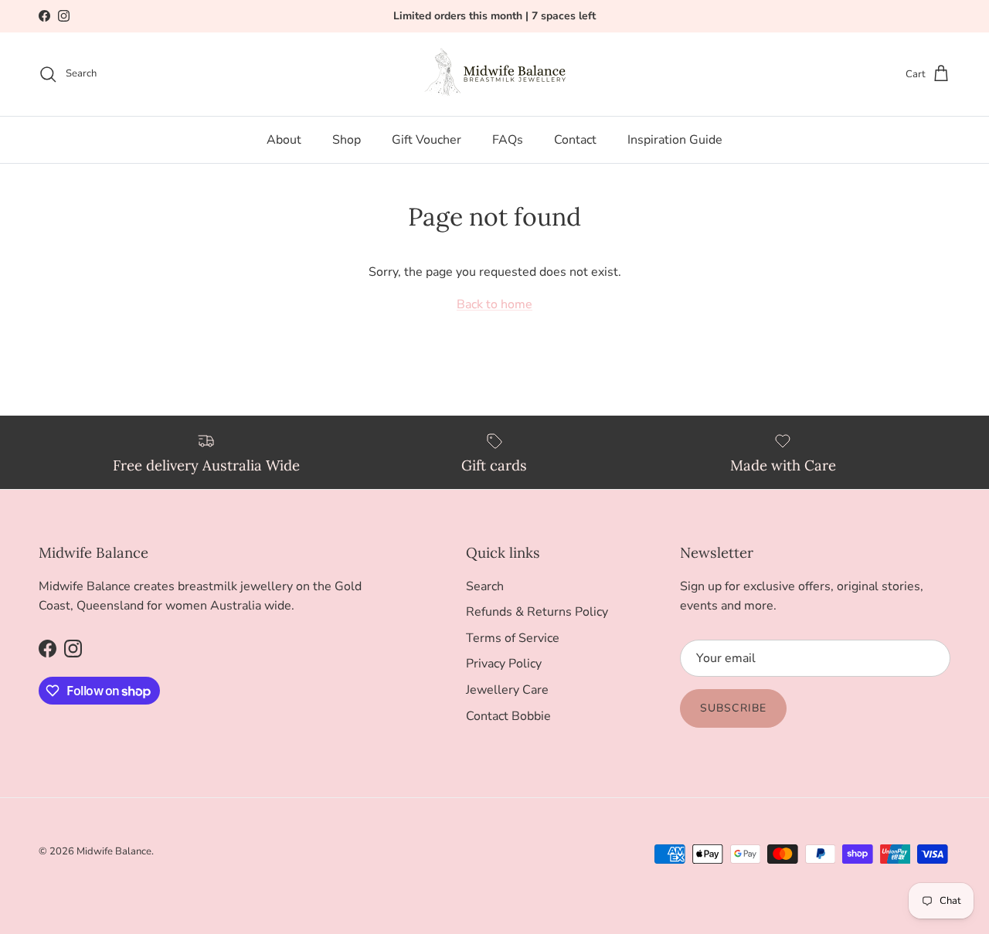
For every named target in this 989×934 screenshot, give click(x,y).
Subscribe (733, 708)
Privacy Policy (504, 663)
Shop (346, 139)
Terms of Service (512, 638)
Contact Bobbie (508, 716)
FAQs (507, 139)
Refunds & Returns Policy (537, 611)
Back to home (494, 304)
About (284, 139)
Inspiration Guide (674, 139)
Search (485, 586)
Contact (575, 139)
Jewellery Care (507, 689)
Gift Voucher (426, 139)
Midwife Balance (113, 851)
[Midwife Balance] (494, 74)
